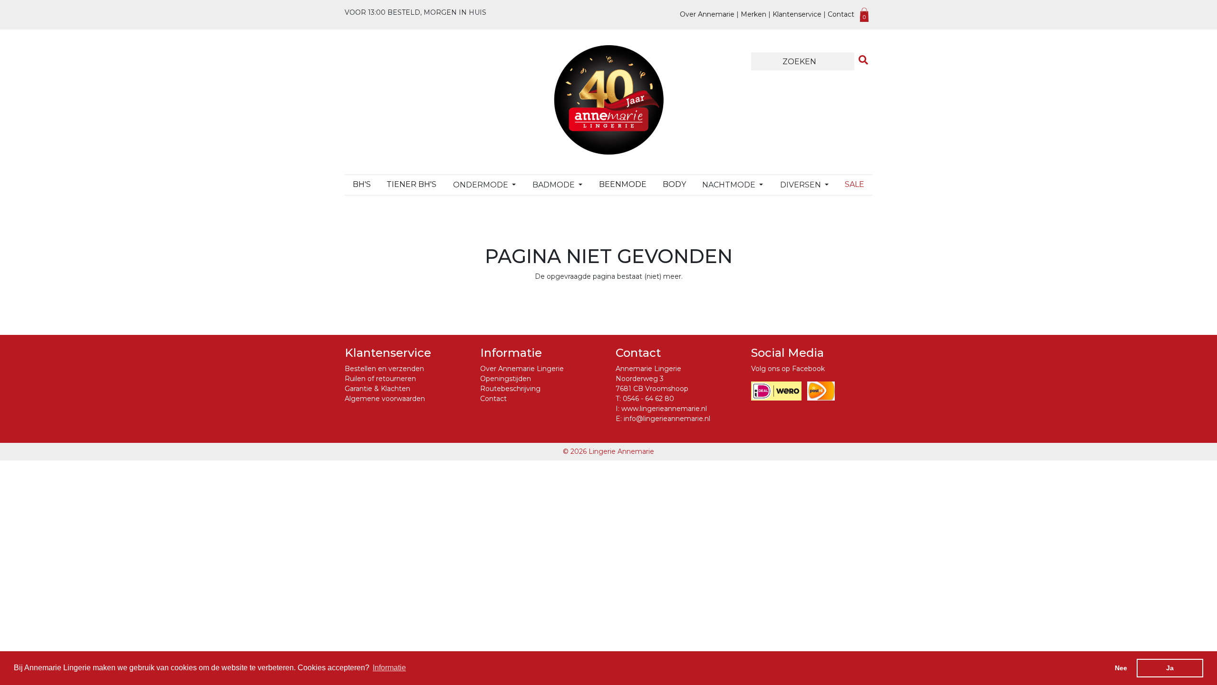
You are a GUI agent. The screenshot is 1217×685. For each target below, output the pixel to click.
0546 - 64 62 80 (648, 398)
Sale (854, 184)
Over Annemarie (707, 14)
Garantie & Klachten (377, 388)
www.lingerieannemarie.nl (664, 408)
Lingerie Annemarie (621, 451)
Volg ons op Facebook (788, 368)
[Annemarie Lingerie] (608, 99)
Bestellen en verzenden (384, 368)
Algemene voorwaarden (385, 398)
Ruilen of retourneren (380, 378)
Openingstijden (505, 378)
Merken (753, 14)
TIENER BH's (411, 184)
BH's (362, 184)
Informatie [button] (389, 668)
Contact (841, 14)
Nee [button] (1121, 668)
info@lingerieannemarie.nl (667, 418)
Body (674, 184)
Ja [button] (1170, 668)
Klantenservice (797, 14)
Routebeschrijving (510, 388)
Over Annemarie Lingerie (522, 368)
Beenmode (623, 184)
